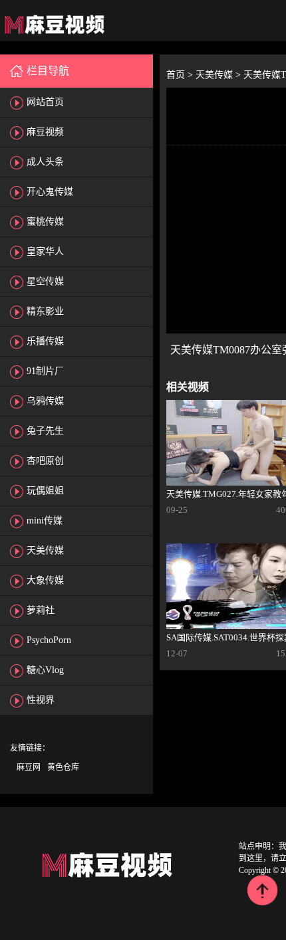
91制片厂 (45, 371)
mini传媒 (45, 520)
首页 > (181, 75)
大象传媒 (45, 580)
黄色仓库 (63, 767)
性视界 (41, 700)
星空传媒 (45, 281)
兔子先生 (45, 431)
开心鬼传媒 (50, 192)
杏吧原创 (45, 461)
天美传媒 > (219, 75)
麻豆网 (29, 767)
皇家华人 (45, 251)
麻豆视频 (45, 132)
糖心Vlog (45, 670)
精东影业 (45, 311)
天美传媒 (45, 550)
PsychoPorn (49, 640)
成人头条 (45, 162)
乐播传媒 (45, 341)
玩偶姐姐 (45, 491)
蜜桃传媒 (45, 222)
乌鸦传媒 (45, 401)
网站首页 (45, 102)
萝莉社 (41, 610)
